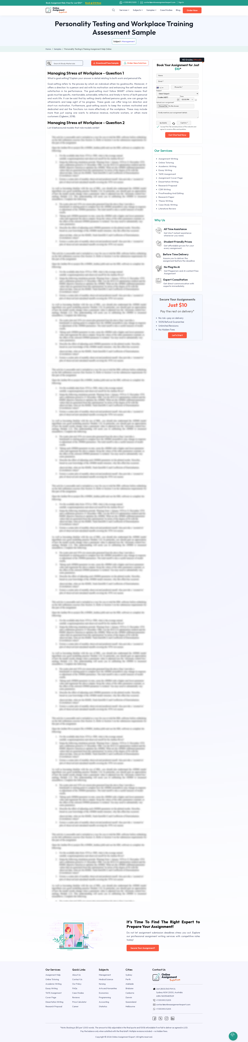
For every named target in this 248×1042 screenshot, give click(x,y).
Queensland (131, 1002)
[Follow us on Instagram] (166, 1018)
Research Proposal (167, 185)
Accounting (104, 1002)
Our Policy (76, 984)
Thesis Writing (165, 200)
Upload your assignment (165, 102)
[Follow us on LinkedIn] (173, 1018)
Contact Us (77, 979)
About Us (76, 975)
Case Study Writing (167, 204)
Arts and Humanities (108, 988)
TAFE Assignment (167, 174)
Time (181, 96)
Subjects (137, 10)
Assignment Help (53, 975)
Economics (104, 993)
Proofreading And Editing (171, 193)
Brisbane (129, 988)
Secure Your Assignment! (143, 948)
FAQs (74, 988)
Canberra (130, 993)
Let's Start (177, 335)
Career (75, 1006)
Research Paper (166, 197)
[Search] (113, 10)
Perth (128, 979)
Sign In (181, 2)
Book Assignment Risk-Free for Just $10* (73, 3)
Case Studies (166, 10)
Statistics (103, 1006)
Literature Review (167, 208)
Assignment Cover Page (170, 178)
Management (128, 41)
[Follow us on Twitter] (160, 1018)
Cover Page (50, 997)
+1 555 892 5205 (130, 2)
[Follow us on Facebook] (154, 1018)
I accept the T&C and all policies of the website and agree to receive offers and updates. (178, 127)
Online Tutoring (166, 162)
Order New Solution (136, 63)
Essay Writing (165, 170)
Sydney (129, 975)
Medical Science (106, 979)
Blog (178, 10)
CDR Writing (164, 189)
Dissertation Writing (168, 181)
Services (123, 10)
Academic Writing (167, 166)
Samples (150, 10)
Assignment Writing (168, 158)
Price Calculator (79, 1002)
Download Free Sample (107, 63)
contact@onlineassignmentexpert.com (159, 2)
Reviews (76, 997)
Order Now (192, 10)
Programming (105, 997)
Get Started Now (177, 134)
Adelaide (130, 984)
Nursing (102, 984)
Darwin (129, 997)
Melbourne (130, 1006)
